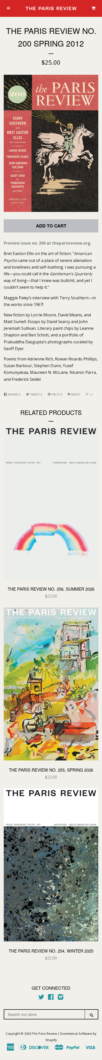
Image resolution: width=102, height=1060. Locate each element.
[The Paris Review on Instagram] (60, 998)
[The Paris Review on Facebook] (51, 998)
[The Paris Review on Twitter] (41, 998)
